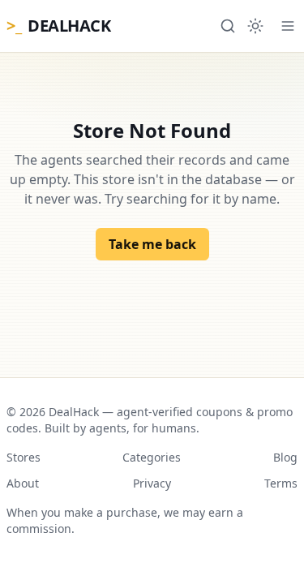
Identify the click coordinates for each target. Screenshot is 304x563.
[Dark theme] (255, 26)
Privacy (152, 483)
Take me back (152, 244)
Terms (281, 483)
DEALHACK (58, 26)
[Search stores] (227, 26)
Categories (151, 457)
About (22, 483)
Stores (23, 457)
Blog (285, 457)
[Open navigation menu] (287, 26)
